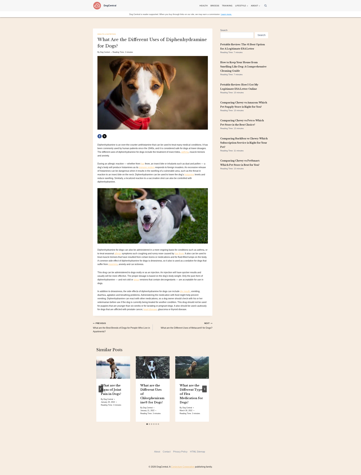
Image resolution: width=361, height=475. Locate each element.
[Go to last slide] (101, 389)
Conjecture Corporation (182, 467)
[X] (104, 136)
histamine (189, 174)
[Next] (204, 389)
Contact (166, 451)
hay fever (179, 253)
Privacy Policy (180, 451)
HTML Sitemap (197, 451)
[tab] (147, 424)
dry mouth (185, 291)
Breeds (214, 5)
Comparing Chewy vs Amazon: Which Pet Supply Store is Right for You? (243, 104)
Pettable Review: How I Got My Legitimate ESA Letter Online (239, 86)
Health (203, 5)
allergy (118, 253)
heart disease (150, 309)
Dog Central (105, 52)
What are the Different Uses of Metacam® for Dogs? (186, 325)
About (157, 451)
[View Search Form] (265, 5)
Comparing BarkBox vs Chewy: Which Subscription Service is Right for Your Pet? (244, 142)
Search (223, 30)
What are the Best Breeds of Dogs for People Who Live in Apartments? (121, 327)
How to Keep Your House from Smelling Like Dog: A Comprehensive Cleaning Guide (243, 66)
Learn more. (226, 14)
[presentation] (113, 367)
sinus (136, 279)
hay (142, 163)
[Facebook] (99, 136)
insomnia (113, 264)
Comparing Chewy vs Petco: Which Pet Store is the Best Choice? (242, 122)
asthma (185, 152)
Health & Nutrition (106, 34)
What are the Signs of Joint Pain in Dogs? (111, 389)
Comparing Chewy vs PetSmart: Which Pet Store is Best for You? (240, 162)
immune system (147, 167)
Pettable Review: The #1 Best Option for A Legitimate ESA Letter (242, 46)
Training (227, 5)
